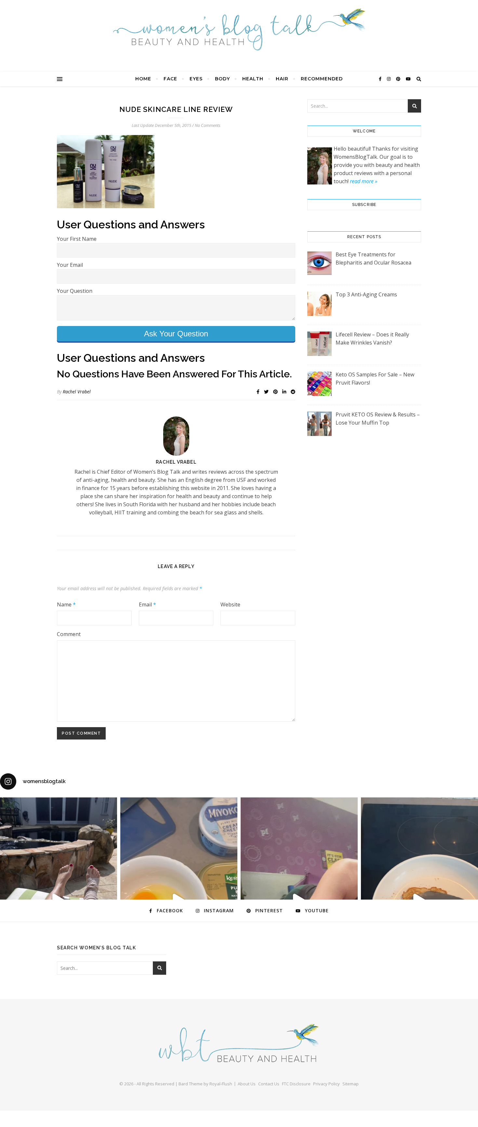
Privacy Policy (326, 1084)
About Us (247, 1084)
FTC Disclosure (296, 1084)
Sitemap (350, 1084)
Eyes (196, 79)
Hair (282, 79)
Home (143, 79)
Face (170, 79)
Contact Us (268, 1084)
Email (147, 604)
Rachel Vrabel (77, 391)
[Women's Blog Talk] (239, 29)
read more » (363, 181)
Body (222, 79)
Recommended (322, 79)
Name (66, 604)
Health (252, 79)
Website (230, 604)
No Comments (207, 125)
